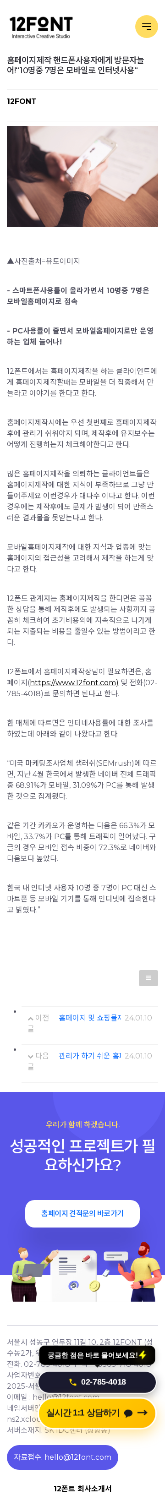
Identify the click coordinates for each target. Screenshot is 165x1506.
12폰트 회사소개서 (83, 1488)
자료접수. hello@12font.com (62, 1457)
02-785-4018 (103, 1378)
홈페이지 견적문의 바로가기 (82, 1213)
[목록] (148, 978)
